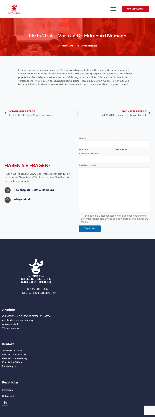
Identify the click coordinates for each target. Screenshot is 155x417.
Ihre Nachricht (88, 165)
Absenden (90, 228)
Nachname (121, 149)
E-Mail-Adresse (89, 153)
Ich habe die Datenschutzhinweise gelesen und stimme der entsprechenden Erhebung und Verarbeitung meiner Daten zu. (115, 219)
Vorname (83, 149)
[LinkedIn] (5, 403)
